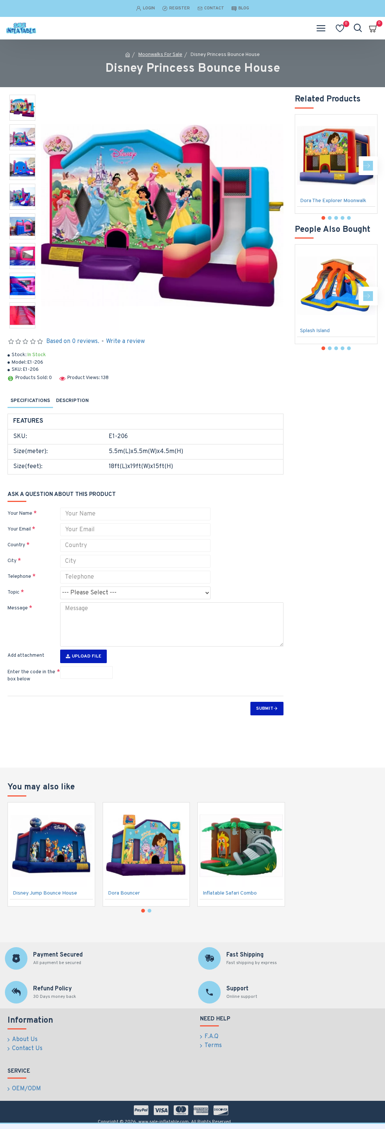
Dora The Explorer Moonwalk (333, 201)
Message (18, 608)
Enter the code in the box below (31, 676)
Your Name (20, 514)
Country (16, 545)
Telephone (19, 577)
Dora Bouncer (124, 893)
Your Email (19, 529)
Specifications (30, 401)
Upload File (86, 656)
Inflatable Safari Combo (230, 893)
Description (72, 401)
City (12, 561)
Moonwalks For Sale (160, 55)
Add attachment (26, 656)
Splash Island (315, 331)
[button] (304, 165)
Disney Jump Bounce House (45, 893)
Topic (14, 592)
